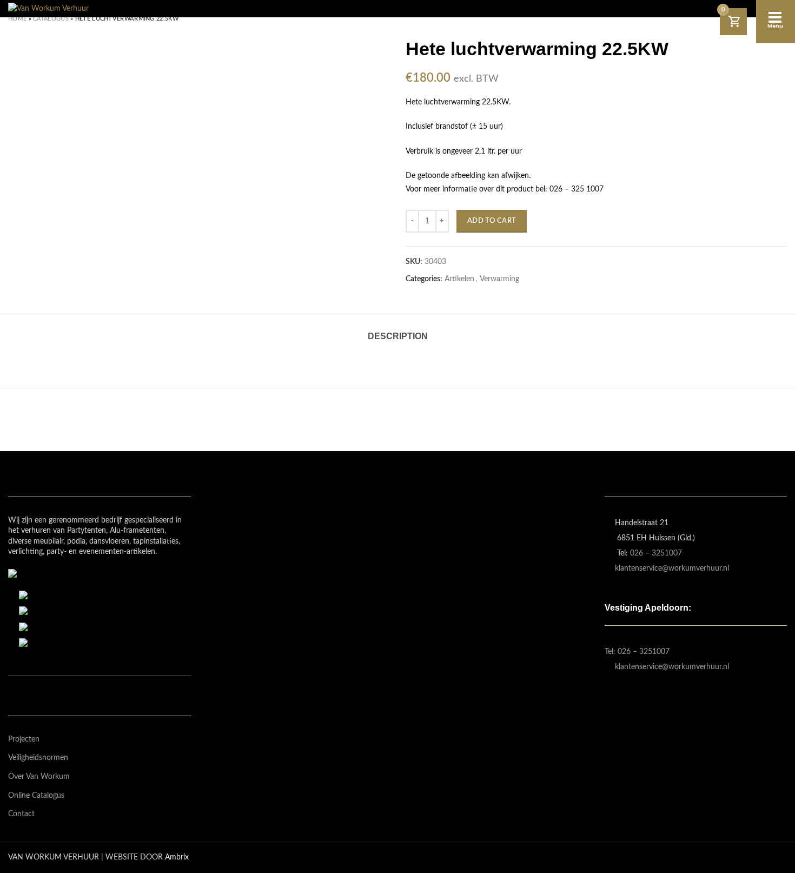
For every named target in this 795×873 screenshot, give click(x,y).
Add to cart (491, 220)
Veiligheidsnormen (38, 758)
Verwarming (499, 279)
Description (398, 336)
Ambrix (177, 857)
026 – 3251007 (656, 553)
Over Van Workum (39, 777)
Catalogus (51, 19)
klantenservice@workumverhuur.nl (672, 568)
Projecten (23, 739)
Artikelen (459, 279)
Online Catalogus (36, 795)
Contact (21, 814)
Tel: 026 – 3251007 (637, 652)
